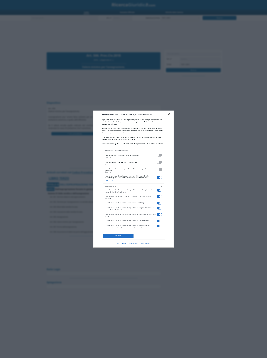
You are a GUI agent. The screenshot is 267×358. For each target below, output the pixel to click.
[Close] (170, 115)
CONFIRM (118, 236)
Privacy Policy (145, 243)
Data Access (133, 243)
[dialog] (133, 179)
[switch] (159, 155)
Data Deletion (121, 243)
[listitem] (133, 150)
